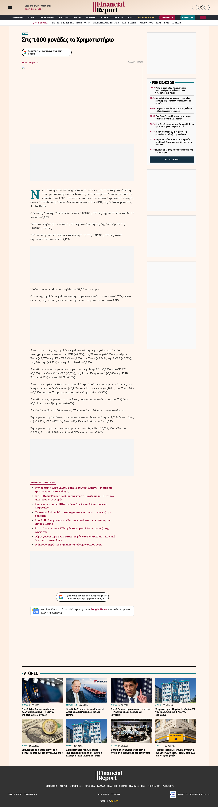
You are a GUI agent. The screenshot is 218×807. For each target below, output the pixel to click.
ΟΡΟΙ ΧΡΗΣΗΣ (103, 794)
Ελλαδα (77, 17)
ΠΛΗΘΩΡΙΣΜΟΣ (146, 23)
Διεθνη (104, 17)
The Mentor (167, 17)
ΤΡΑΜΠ (158, 23)
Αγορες (32, 17)
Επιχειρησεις (47, 17)
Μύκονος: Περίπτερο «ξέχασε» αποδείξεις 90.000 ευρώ (68, 544)
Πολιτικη (90, 17)
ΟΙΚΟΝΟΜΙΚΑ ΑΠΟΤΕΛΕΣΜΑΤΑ (106, 23)
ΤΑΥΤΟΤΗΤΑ (115, 794)
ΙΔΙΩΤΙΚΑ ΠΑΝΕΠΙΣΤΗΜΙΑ (63, 23)
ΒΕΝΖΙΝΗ (132, 23)
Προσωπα (64, 17)
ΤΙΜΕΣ (166, 23)
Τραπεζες (118, 17)
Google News (98, 609)
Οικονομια (17, 17)
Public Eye (187, 17)
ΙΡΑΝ (124, 23)
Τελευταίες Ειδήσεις (34, 9)
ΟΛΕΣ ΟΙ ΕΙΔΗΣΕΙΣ (172, 159)
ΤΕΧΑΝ (79, 23)
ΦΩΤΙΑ (87, 23)
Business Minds (146, 17)
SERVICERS (176, 23)
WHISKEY (114, 801)
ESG (130, 17)
